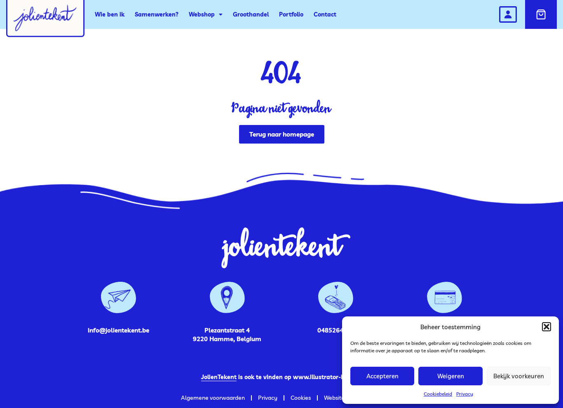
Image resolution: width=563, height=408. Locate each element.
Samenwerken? (156, 14)
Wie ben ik (109, 14)
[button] (546, 327)
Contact (325, 14)
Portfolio (291, 14)
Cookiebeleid (438, 394)
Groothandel (251, 14)
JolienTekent (219, 377)
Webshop (202, 14)
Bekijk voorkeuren (518, 376)
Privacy (464, 394)
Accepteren (382, 376)
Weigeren (450, 376)
